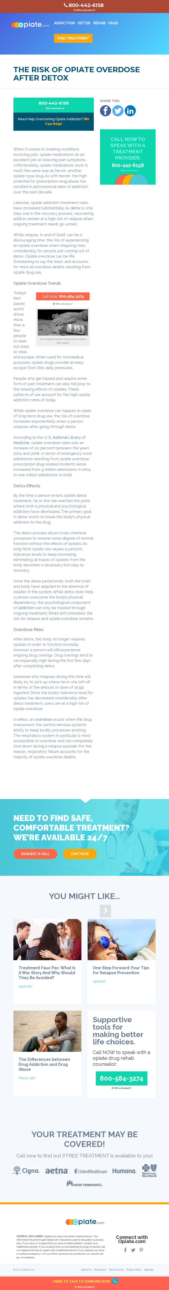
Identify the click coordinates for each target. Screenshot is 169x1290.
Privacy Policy (134, 1269)
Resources (100, 1269)
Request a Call (35, 854)
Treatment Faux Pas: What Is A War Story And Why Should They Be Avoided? (47, 972)
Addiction (64, 23)
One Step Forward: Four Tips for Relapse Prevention (121, 970)
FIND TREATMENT (73, 38)
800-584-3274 (71, 296)
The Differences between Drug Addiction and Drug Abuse (44, 1064)
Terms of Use (116, 1269)
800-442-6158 (54, 105)
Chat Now (80, 854)
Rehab (99, 23)
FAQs (113, 23)
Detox (84, 23)
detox (76, 208)
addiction (26, 608)
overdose (44, 719)
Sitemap (149, 1269)
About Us (86, 1269)
